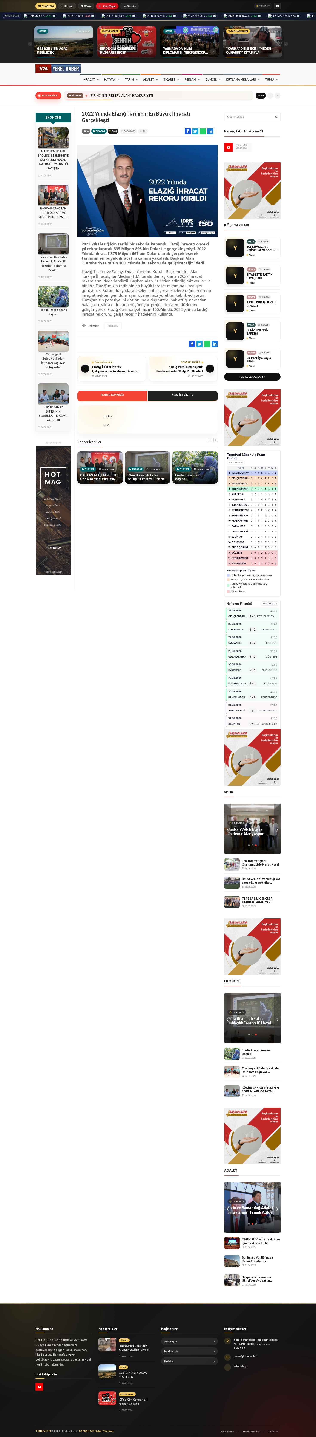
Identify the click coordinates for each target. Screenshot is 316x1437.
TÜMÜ (269, 79)
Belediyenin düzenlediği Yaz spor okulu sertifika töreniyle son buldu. (261, 880)
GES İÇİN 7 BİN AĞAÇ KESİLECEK (112, 96)
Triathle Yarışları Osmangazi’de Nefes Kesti (260, 862)
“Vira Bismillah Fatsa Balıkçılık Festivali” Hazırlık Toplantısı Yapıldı (53, 263)
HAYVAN (110, 79)
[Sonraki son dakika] (278, 96)
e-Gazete (130, 6)
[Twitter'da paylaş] (195, 131)
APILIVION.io (12, 15)
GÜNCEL (211, 79)
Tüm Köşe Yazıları (251, 376)
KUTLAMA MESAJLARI (241, 79)
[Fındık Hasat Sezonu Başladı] (232, 1054)
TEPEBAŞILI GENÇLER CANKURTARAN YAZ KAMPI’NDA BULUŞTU (257, 900)
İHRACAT (89, 79)
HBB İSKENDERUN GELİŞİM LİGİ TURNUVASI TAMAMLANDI (251, 831)
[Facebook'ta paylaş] (188, 131)
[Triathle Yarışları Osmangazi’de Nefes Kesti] (232, 864)
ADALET (148, 79)
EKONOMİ (100, 131)
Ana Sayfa (170, 1341)
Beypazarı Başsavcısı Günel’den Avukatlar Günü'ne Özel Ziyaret (257, 1278)
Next (277, 829)
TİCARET (169, 79)
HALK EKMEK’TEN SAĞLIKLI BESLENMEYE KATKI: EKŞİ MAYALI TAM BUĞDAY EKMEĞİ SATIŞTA (53, 159)
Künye (88, 6)
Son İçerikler (182, 395)
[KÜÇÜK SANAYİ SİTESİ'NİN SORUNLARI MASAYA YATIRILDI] (232, 1091)
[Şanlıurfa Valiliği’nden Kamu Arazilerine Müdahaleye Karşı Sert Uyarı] (232, 1261)
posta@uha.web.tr (246, 1356)
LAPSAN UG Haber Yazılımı (96, 1430)
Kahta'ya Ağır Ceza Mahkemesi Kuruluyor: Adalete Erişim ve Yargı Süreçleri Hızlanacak (247, 1210)
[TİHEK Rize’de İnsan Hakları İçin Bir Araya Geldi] (232, 1243)
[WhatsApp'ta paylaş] (203, 131)
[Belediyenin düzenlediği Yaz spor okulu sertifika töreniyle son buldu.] (232, 883)
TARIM (129, 79)
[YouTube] (277, 6)
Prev (227, 829)
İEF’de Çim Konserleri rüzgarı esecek (133, 1402)
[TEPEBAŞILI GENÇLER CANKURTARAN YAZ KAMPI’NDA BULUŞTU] (232, 902)
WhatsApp (240, 1366)
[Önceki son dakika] (270, 96)
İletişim (68, 6)
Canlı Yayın (109, 6)
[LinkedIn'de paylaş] (210, 131)
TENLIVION (43, 1430)
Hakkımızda (171, 1351)
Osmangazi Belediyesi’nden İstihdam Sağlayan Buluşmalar (53, 360)
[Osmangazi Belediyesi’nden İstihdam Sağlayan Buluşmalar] (232, 1072)
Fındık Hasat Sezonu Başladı (53, 312)
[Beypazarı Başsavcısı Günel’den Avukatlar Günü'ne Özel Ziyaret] (232, 1280)
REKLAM (190, 79)
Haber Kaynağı (112, 395)
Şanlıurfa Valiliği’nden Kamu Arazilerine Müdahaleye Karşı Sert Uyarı (258, 1259)
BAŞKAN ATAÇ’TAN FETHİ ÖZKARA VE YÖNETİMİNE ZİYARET (53, 213)
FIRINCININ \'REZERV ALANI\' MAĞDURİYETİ (134, 1348)
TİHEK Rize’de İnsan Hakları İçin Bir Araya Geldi (261, 1241)
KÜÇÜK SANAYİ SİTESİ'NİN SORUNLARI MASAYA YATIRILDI (53, 413)
